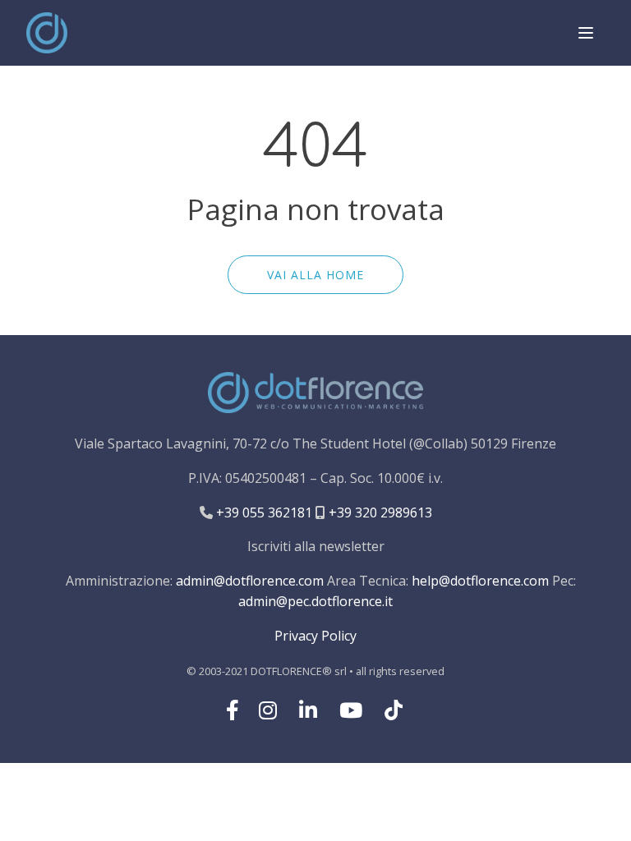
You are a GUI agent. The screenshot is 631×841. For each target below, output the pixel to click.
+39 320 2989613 (378, 512)
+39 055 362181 (262, 512)
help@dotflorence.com (480, 581)
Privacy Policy (315, 636)
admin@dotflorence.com (250, 581)
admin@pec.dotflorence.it (315, 601)
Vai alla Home (315, 275)
